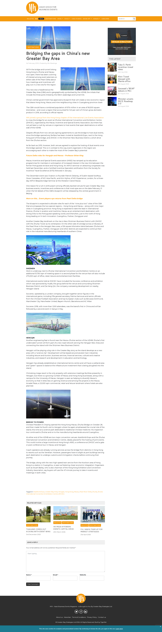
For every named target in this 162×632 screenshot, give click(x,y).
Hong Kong (69, 492)
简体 (36, 19)
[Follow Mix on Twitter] (76, 611)
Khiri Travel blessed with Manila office (124, 79)
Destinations (50, 19)
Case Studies (76, 19)
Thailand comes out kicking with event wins (38, 530)
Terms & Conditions (79, 617)
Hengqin (61, 492)
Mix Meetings (52, 63)
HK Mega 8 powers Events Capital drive (63, 527)
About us (59, 617)
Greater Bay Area (51, 492)
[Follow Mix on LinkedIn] (85, 611)
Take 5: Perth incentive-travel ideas (125, 67)
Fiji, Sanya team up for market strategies (91, 530)
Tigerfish (103, 622)
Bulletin (30, 19)
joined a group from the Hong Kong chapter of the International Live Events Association (65, 118)
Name (29, 575)
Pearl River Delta (86, 492)
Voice (66, 19)
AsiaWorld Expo (39, 492)
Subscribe (105, 19)
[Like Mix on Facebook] (81, 611)
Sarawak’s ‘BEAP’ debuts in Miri (126, 89)
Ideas (59, 19)
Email (55, 575)
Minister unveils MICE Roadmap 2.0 (125, 101)
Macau (76, 492)
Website (83, 575)
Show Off (87, 19)
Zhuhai (94, 492)
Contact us (102, 617)
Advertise (67, 617)
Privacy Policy (92, 617)
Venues (96, 19)
